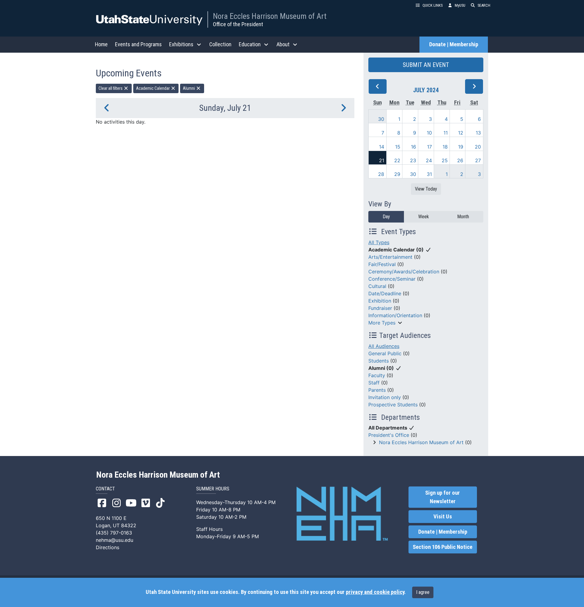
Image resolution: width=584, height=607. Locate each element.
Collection (220, 44)
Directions (107, 547)
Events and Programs (138, 44)
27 (478, 160)
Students (378, 361)
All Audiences (383, 346)
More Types (381, 323)
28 (381, 174)
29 (397, 174)
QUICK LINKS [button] (432, 5)
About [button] (283, 44)
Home (101, 44)
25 (445, 160)
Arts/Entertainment (390, 257)
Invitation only (384, 397)
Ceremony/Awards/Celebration (403, 271)
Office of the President (238, 24)
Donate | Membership (453, 44)
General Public (384, 353)
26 (460, 160)
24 (429, 160)
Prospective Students (393, 405)
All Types (378, 242)
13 (478, 133)
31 (429, 174)
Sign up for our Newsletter (442, 497)
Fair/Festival (382, 264)
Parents (377, 390)
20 (478, 147)
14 (381, 147)
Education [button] (250, 44)
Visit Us (442, 516)
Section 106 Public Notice (442, 547)
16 (413, 147)
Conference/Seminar (391, 279)
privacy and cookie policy (375, 592)
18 (445, 147)
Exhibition (379, 301)
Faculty (376, 375)
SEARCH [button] (484, 5)
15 (397, 147)
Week (423, 216)
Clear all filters (111, 88)
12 (460, 133)
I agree (422, 592)
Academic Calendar (153, 88)
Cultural (377, 286)
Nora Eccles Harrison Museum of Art (269, 16)
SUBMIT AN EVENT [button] (426, 64)
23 (413, 160)
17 (429, 147)
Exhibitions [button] (181, 44)
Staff (374, 383)
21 (381, 160)
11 (445, 133)
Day (386, 216)
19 (460, 147)
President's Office (388, 435)
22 (397, 160)
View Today (426, 189)
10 (429, 133)
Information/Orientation (395, 315)
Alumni (189, 88)
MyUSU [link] (460, 5)
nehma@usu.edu (114, 540)
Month (463, 216)
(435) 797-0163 (114, 533)
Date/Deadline (384, 293)
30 (381, 119)
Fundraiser (380, 308)
